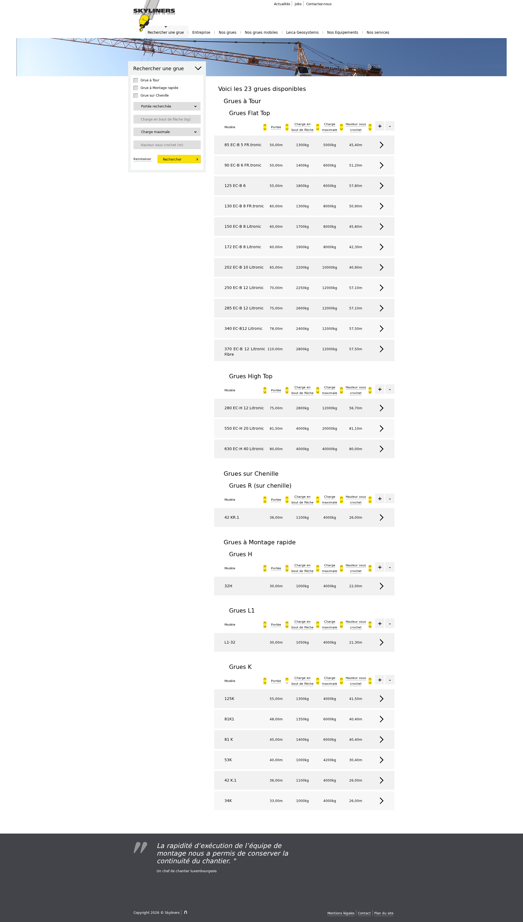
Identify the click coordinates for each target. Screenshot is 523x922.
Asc (264, 129)
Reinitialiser (142, 158)
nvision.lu (184, 912)
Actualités (282, 3)
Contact (364, 913)
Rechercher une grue (166, 32)
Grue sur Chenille (155, 95)
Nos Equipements (342, 32)
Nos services (378, 32)
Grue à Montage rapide (159, 87)
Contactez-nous (319, 3)
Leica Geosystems (302, 32)
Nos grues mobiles (261, 32)
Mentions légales (340, 913)
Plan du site (383, 913)
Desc (264, 125)
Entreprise (201, 32)
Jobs (298, 3)
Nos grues (227, 32)
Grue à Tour (150, 80)
